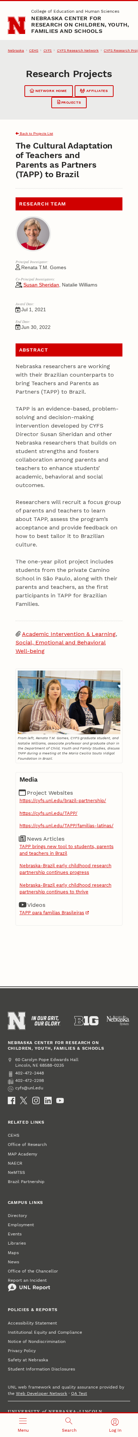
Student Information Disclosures (41, 1369)
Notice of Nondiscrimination (36, 1341)
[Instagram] (36, 1100)
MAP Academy (22, 1154)
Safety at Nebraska (28, 1359)
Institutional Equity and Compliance (45, 1332)
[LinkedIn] (48, 1100)
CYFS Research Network (78, 50)
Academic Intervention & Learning (69, 634)
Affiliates (96, 91)
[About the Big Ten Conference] (86, 1021)
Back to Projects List (36, 133)
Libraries (17, 1243)
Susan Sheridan (41, 285)
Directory (17, 1215)
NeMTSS (16, 1172)
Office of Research (27, 1144)
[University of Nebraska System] (118, 1021)
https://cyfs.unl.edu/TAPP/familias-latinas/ (66, 825)
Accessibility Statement (32, 1323)
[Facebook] (11, 1100)
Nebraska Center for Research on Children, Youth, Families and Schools (80, 24)
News (13, 1261)
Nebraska (16, 50)
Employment (21, 1224)
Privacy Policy (22, 1350)
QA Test (79, 1393)
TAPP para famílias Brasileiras (51, 912)
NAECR (15, 1163)
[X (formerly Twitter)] (23, 1100)
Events (15, 1234)
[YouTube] (60, 1100)
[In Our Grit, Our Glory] (46, 1021)
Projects (70, 102)
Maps (13, 1252)
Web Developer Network (41, 1393)
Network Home (50, 91)
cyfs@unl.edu (29, 1087)
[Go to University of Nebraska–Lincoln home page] (17, 26)
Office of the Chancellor (33, 1271)
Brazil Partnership (26, 1181)
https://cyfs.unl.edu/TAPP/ (48, 813)
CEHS (33, 50)
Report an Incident (27, 1280)
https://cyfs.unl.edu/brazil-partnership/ (62, 800)
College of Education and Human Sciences (75, 11)
